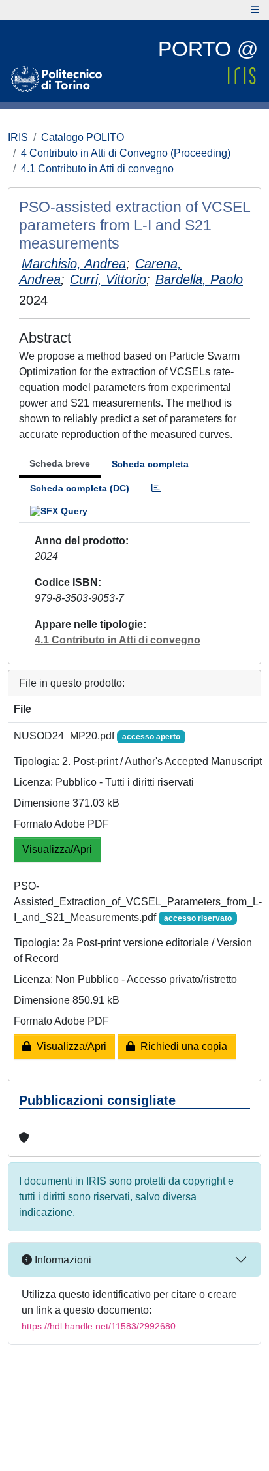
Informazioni (61, 1259)
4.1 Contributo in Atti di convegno (97, 168)
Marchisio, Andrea (74, 263)
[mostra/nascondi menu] (255, 9)
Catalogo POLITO (82, 137)
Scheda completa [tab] (150, 464)
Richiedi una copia (181, 1046)
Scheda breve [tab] (59, 463)
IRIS (18, 137)
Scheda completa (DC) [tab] (79, 488)
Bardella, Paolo (199, 279)
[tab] (156, 488)
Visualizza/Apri (57, 849)
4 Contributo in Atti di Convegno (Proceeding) (125, 153)
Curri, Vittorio (108, 279)
